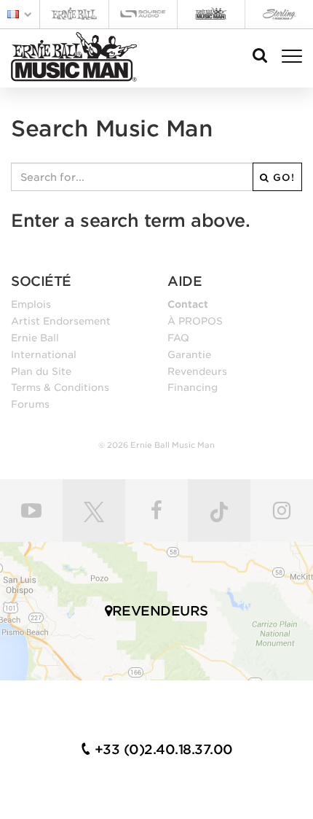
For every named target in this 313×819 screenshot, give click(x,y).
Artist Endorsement (61, 321)
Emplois (31, 304)
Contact (187, 304)
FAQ (178, 337)
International (43, 354)
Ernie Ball (35, 337)
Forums (30, 404)
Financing (192, 387)
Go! (282, 177)
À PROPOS (195, 321)
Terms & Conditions (60, 387)
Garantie (189, 354)
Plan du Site (41, 371)
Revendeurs (197, 371)
